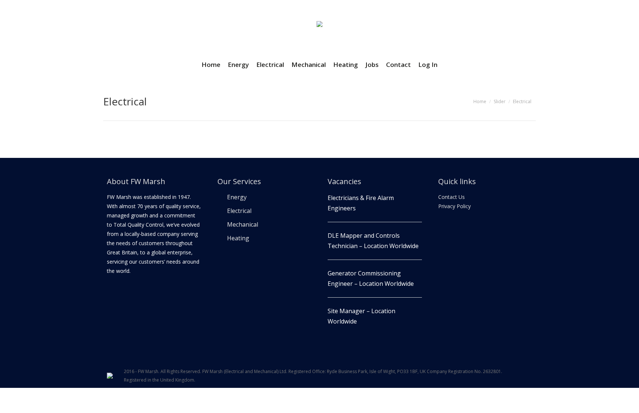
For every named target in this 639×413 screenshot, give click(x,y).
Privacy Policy (454, 206)
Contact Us (451, 196)
